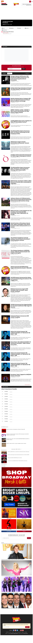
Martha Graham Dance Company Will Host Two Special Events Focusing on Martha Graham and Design (21, 100)
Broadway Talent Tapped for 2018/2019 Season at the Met (21, 375)
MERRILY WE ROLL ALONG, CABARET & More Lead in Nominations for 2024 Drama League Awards (20, 111)
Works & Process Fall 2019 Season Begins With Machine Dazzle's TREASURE (21, 267)
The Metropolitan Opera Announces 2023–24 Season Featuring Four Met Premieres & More (20, 132)
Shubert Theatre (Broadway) (8, 31)
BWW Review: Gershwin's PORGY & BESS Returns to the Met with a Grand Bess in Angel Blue (21, 182)
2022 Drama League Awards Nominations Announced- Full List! (20, 142)
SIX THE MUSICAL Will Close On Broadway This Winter (9, 592)
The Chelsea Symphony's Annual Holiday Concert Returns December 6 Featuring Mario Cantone (20, 239)
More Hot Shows (9, 531)
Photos (27, 28)
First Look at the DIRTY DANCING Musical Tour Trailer (15, 457)
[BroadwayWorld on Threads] (21, 630)
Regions (23, 632)
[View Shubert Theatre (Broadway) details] (16, 40)
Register (25, 1)
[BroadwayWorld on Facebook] (13, 630)
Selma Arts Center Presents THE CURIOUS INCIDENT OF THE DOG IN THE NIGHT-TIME (20, 333)
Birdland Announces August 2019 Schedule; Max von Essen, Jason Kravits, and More (19, 290)
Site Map (26, 632)
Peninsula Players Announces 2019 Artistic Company (20, 316)
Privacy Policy (25, 633)
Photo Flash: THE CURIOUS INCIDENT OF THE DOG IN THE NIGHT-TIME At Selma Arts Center (21, 343)
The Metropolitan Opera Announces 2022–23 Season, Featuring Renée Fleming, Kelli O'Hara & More (20, 169)
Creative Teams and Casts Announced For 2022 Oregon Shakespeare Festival (21, 155)
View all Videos (3, 464)
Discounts (24, 531)
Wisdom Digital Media (14, 633)
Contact (13, 632)
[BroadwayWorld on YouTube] (23, 630)
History (19, 28)
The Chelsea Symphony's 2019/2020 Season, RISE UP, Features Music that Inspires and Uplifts (20, 252)
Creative (12, 28)
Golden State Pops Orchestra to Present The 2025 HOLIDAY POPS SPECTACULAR (21, 88)
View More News (27, 384)
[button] (30, 1)
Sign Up (23, 68)
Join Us (16, 632)
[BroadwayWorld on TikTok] (19, 630)
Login (28, 1)
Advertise (7, 632)
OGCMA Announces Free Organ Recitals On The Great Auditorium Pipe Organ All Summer (21, 306)
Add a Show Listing (4, 4)
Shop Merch (4, 3)
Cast (4, 28)
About (10, 632)
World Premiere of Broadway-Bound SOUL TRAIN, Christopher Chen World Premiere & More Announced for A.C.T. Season (21, 225)
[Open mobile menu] (32, 1)
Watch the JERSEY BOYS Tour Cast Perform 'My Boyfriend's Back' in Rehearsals (18, 451)
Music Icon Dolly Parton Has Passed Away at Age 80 (9, 575)
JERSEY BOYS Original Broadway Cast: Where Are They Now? (11, 608)
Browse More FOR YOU (16, 449)
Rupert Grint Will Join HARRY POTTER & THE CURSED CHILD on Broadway (12, 559)
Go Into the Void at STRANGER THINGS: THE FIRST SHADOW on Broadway (17, 460)
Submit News (19, 632)
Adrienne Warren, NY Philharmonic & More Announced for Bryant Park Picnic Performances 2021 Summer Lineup (21, 200)
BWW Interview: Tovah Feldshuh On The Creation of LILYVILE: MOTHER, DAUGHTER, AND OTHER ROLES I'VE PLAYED (21, 212)
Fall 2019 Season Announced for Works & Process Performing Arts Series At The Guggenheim (21, 279)
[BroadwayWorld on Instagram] (15, 630)
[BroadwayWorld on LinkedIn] (17, 630)
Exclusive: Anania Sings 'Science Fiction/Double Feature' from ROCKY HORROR (18, 454)
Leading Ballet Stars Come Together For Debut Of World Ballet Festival (21, 121)
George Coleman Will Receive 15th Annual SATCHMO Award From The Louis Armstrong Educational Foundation (20, 78)
